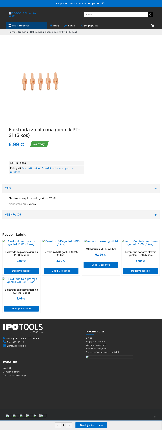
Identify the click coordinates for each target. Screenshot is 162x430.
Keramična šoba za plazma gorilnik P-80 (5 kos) (140, 253)
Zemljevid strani (11, 371)
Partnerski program (96, 348)
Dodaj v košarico (91, 425)
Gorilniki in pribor (31, 168)
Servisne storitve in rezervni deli (102, 352)
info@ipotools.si (17, 345)
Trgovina (23, 32)
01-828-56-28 (16, 342)
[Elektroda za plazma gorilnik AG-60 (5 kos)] (21, 280)
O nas (89, 337)
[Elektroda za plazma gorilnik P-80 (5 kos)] (21, 243)
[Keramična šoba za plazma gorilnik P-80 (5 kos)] (140, 243)
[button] (81, 188)
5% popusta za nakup (14, 375)
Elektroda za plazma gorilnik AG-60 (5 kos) (21, 291)
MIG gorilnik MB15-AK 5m (101, 249)
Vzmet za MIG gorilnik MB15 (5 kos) (61, 253)
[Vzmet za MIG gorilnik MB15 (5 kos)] (61, 243)
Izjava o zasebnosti (96, 345)
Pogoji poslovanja (95, 341)
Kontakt (7, 368)
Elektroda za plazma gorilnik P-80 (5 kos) (21, 253)
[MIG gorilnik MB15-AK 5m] (101, 241)
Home (12, 32)
